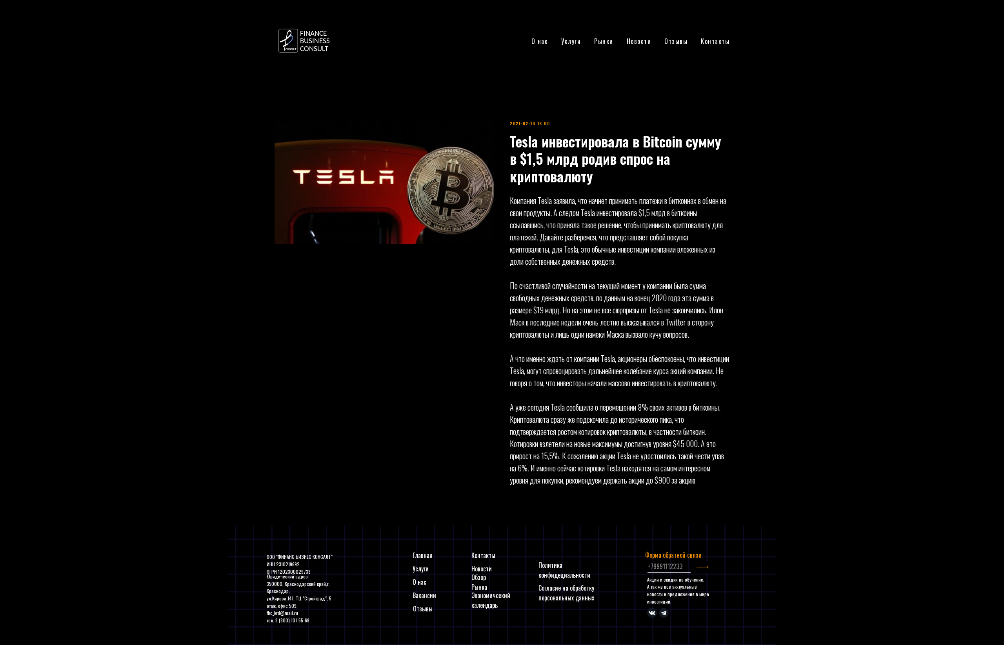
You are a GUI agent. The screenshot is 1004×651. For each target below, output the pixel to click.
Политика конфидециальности (564, 570)
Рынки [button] (603, 41)
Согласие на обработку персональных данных (566, 592)
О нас (539, 41)
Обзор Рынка (479, 582)
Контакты (715, 41)
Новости (639, 41)
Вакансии (424, 595)
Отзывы (676, 41)
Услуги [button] (571, 41)
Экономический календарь (490, 600)
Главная (423, 555)
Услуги (421, 568)
